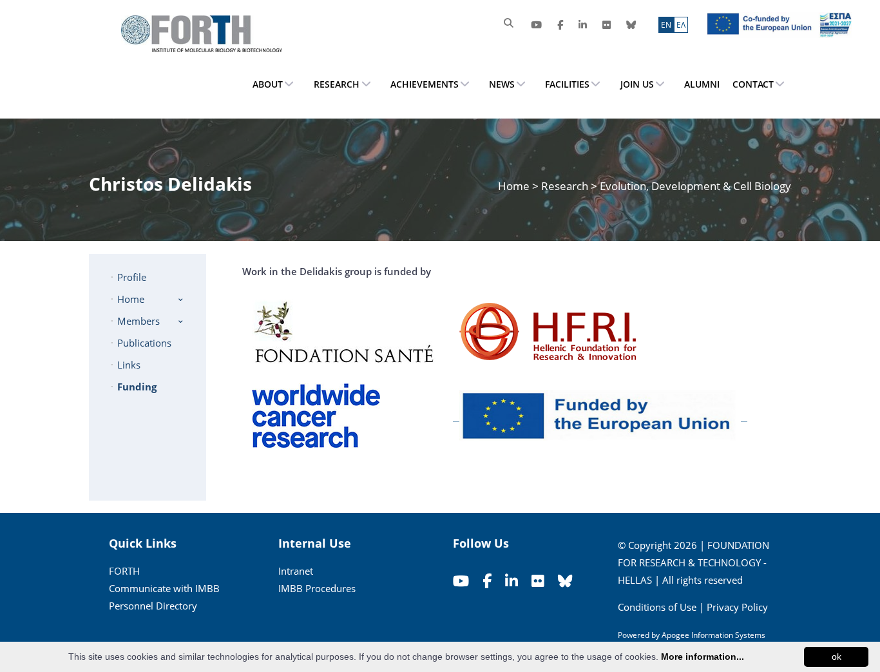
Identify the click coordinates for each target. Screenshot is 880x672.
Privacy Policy (737, 606)
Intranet (295, 570)
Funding (137, 386)
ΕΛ (680, 24)
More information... (702, 656)
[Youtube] (536, 25)
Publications (144, 342)
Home (515, 185)
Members (138, 320)
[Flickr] (606, 25)
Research (564, 185)
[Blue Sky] (631, 25)
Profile (131, 277)
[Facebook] (560, 25)
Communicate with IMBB (164, 588)
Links (128, 364)
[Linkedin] (583, 25)
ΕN (666, 24)
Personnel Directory (153, 605)
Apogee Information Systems (713, 634)
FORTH (124, 570)
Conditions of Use (657, 606)
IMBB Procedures (317, 588)
